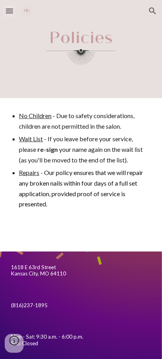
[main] (81, 160)
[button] (9, 11)
